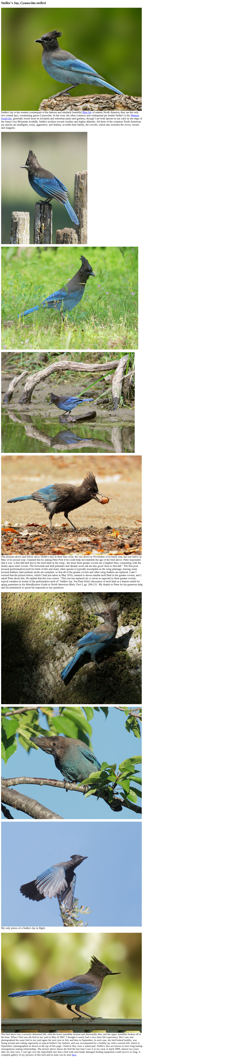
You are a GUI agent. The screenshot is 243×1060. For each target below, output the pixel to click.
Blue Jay (87, 112)
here (74, 1054)
